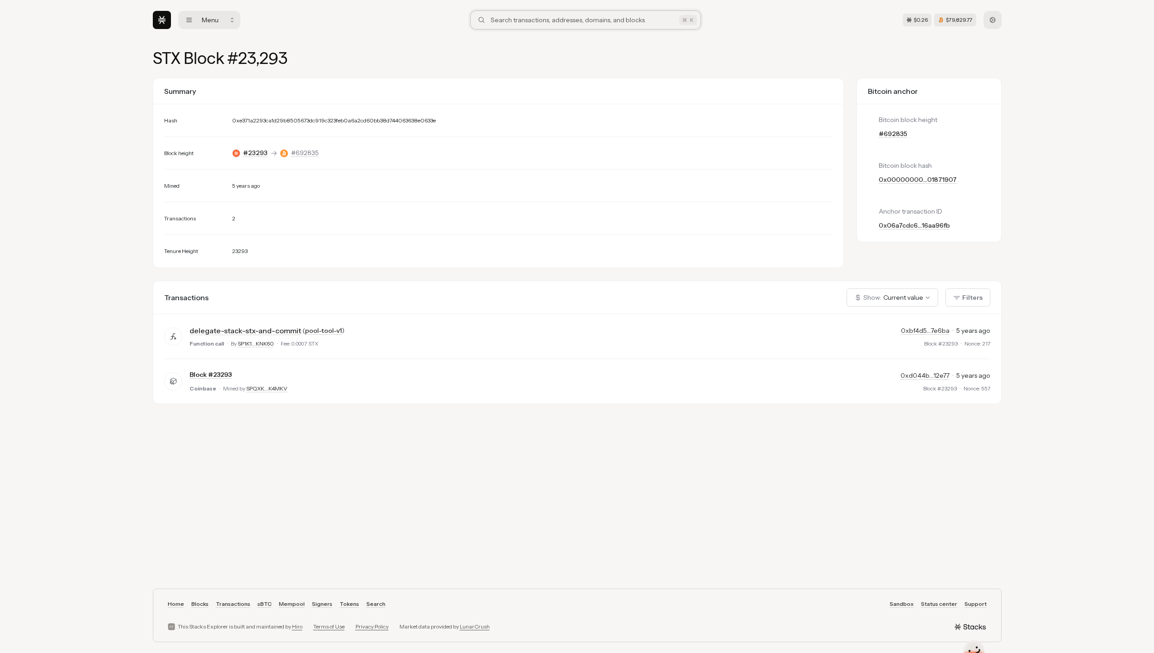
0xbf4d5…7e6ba (925, 330)
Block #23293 (211, 374)
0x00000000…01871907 (918, 179)
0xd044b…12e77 (925, 375)
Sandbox (902, 603)
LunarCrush (475, 626)
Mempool (292, 603)
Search (375, 603)
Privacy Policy (372, 626)
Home (176, 603)
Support (975, 603)
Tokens (349, 603)
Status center (939, 603)
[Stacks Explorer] (162, 20)
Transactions (233, 603)
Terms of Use (329, 626)
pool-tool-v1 (323, 330)
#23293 (255, 153)
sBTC (265, 603)
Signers (322, 603)
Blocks (200, 603)
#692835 (305, 153)
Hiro (297, 626)
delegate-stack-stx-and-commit (245, 330)
